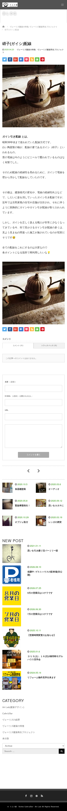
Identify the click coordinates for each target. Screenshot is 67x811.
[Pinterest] (36, 795)
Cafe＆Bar (7, 713)
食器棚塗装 (20, 489)
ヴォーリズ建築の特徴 (26, 50)
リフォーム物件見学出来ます (41, 677)
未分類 (5, 738)
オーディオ (53, 489)
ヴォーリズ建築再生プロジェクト (18, 732)
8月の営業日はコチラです (40, 593)
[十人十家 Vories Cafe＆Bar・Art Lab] (10, 5)
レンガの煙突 (55, 522)
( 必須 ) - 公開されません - (19, 396)
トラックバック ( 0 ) (49, 345)
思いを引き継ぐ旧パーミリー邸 (42, 550)
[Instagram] (31, 795)
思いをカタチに (56, 505)
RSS (41, 795)
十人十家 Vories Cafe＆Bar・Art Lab (25, 807)
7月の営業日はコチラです (40, 614)
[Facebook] (25, 795)
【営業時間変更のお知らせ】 (41, 635)
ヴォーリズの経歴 (11, 719)
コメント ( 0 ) (18, 345)
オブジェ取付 (21, 522)
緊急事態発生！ (22, 505)
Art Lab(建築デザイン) (13, 707)
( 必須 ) (10, 382)
